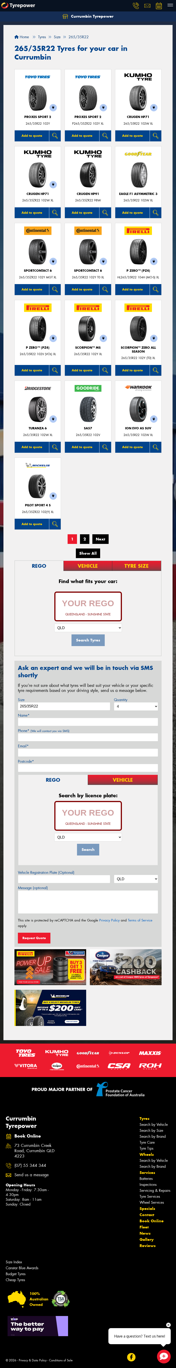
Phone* (43, 730)
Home (24, 37)
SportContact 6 (38, 271)
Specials (147, 1208)
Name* (24, 715)
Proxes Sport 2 (37, 117)
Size (21, 699)
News (145, 1233)
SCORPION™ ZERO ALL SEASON (138, 350)
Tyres (144, 1118)
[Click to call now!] (135, 5)
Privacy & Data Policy (33, 1360)
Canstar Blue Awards (22, 1268)
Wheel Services (152, 1202)
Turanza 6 (38, 428)
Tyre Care (147, 1142)
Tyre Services (150, 1196)
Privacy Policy (109, 920)
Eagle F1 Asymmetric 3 (138, 194)
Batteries (146, 1178)
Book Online (152, 1220)
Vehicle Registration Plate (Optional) (46, 872)
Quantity (120, 699)
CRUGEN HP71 (138, 117)
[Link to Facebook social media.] (131, 1357)
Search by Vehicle (154, 1124)
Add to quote (32, 136)
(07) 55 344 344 (30, 1165)
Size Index (14, 1262)
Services (147, 1172)
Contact (147, 1214)
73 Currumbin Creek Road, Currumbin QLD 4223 (34, 1151)
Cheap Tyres (15, 1280)
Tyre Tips (146, 1148)
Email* (23, 746)
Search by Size (151, 1130)
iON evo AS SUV (138, 428)
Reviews (148, 1245)
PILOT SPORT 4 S (38, 505)
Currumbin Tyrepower (91, 16)
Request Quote (34, 938)
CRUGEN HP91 (88, 194)
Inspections (148, 1184)
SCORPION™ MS (88, 348)
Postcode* (26, 761)
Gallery (147, 1239)
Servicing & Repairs (155, 1190)
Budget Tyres (15, 1274)
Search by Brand (153, 1136)
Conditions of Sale (61, 1360)
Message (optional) (33, 887)
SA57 (88, 428)
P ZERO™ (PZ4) (138, 271)
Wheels (147, 1154)
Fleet (144, 1227)
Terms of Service (140, 920)
